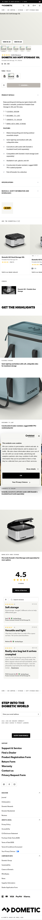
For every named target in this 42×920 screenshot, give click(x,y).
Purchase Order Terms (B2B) (11, 838)
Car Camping (11, 10)
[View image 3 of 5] (16, 48)
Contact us (8, 770)
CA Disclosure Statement (10, 833)
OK (21, 475)
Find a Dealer (9, 752)
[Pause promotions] (3, 1)
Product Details (8, 95)
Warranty (7, 766)
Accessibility (6, 829)
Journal (4, 797)
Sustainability (6, 865)
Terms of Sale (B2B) (8, 842)
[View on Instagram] (4, 784)
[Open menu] (39, 5)
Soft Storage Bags (32, 10)
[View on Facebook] (9, 784)
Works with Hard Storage (16, 123)
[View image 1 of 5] (3, 48)
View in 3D (6, 42)
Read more (15, 668)
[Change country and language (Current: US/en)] (39, 1)
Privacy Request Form (14, 775)
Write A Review (21, 590)
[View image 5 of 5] (28, 48)
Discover (5, 793)
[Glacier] (35, 268)
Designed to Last (13, 115)
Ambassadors (6, 802)
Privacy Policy (6, 824)
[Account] (28, 5)
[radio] (4, 76)
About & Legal (7, 820)
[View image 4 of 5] (22, 48)
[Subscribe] (38, 714)
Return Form (8, 761)
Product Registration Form (16, 757)
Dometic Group (13, 860)
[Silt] (32, 268)
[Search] (23, 5)
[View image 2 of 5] (9, 48)
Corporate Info (7, 856)
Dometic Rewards (7, 806)
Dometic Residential (15, 811)
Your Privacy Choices (20, 482)
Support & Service (12, 748)
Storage (20, 10)
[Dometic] (7, 5)
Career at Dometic (14, 869)
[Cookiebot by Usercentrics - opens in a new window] (26, 436)
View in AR (18, 42)
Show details (31, 469)
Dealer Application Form (16, 887)
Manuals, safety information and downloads (15, 192)
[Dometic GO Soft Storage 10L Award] (7, 208)
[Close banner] (39, 436)
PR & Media (12, 874)
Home (3, 10)
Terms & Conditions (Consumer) (12, 847)
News (10, 878)
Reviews (4, 815)
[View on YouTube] (14, 784)
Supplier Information (8, 883)
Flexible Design (13, 111)
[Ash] (34, 268)
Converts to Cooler (14, 119)
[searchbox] (25, 599)
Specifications (7, 182)
